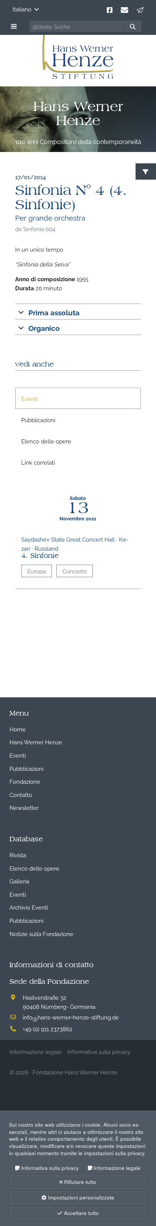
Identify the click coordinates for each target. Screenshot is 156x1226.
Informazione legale (117, 1167)
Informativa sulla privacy (49, 1167)
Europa (36, 571)
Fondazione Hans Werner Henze (75, 1072)
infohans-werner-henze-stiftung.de (71, 1017)
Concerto (74, 571)
